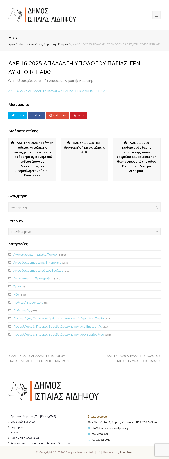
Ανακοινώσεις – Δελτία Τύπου (35, 254)
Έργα (17, 286)
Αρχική (12, 44)
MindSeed (126, 452)
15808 (14, 432)
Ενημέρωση (18, 427)
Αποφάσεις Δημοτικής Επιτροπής (50, 44)
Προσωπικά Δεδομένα (25, 438)
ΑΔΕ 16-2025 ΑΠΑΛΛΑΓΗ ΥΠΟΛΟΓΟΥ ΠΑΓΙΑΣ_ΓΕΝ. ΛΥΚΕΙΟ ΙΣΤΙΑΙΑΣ (57, 91)
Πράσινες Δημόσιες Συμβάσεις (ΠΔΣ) (33, 416)
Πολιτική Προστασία (28, 302)
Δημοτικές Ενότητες (23, 422)
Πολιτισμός (21, 310)
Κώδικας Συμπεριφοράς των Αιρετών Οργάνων (40, 443)
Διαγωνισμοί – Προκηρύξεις (33, 278)
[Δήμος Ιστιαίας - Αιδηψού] (42, 14)
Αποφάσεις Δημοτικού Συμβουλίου (38, 270)
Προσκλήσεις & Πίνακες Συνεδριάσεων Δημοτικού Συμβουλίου (58, 334)
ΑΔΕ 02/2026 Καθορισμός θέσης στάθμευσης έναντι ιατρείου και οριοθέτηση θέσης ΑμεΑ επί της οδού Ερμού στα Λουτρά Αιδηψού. (136, 157)
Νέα (22, 44)
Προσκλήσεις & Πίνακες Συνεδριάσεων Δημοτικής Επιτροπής (57, 326)
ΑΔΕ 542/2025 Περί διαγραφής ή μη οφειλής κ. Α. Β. (84, 147)
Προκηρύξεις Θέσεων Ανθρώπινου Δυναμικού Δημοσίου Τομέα (58, 318)
